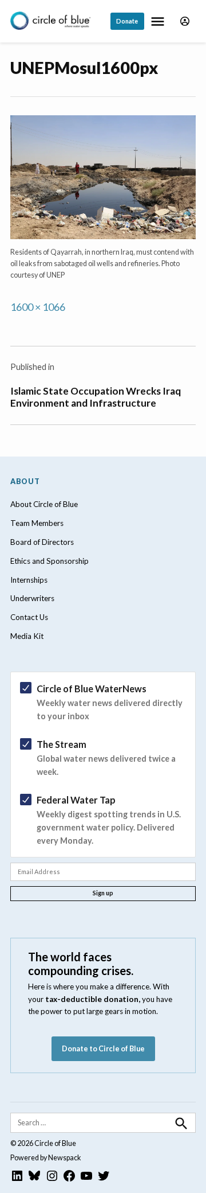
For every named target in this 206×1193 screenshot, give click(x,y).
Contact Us (29, 617)
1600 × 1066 (37, 307)
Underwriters (32, 598)
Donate (127, 21)
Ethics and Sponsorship (49, 561)
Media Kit (26, 636)
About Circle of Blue (44, 504)
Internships (28, 579)
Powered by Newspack (45, 1157)
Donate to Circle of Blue (103, 1048)
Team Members (37, 523)
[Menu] (159, 21)
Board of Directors (42, 542)
